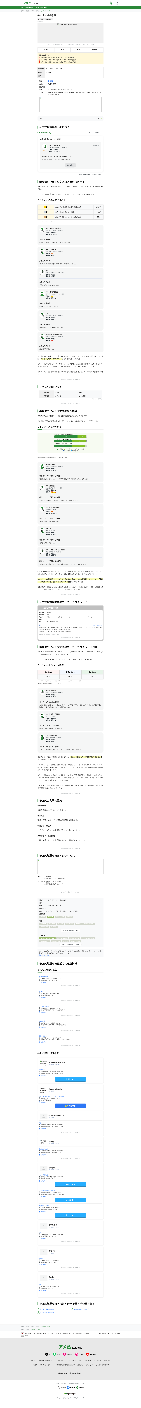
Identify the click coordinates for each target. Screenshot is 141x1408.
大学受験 (69, 1354)
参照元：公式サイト (97, 625)
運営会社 (80, 1365)
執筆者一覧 (88, 1360)
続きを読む (70, 165)
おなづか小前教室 (44, 1006)
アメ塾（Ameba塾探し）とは (46, 1360)
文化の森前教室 (43, 976)
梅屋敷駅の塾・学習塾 (81, 1309)
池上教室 (41, 991)
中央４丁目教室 (43, 1175)
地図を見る (43, 982)
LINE (58, 1354)
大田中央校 (42, 1070)
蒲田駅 (37, 11)
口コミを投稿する (45, 132)
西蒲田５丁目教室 (44, 1206)
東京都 (27, 11)
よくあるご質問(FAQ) (102, 1365)
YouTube (93, 1354)
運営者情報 (107, 1360)
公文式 (50, 81)
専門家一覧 (97, 1360)
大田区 (32, 11)
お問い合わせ (89, 1365)
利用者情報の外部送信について (65, 1365)
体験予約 (70, 1105)
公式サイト (70, 1079)
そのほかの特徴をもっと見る (70, 930)
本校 (40, 1123)
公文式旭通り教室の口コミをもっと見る (90, 174)
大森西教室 (42, 1021)
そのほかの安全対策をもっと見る (70, 945)
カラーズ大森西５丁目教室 (47, 1190)
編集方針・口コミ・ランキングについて (70, 1360)
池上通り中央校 (43, 1149)
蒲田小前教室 (43, 1036)
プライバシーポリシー (46, 1365)
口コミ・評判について (97, 132)
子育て (81, 1354)
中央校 (41, 1258)
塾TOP (22, 11)
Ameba (63, 1387)
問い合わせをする (44, 955)
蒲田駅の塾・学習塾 (47, 1309)
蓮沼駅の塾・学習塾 (47, 1313)
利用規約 (34, 1365)
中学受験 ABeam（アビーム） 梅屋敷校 (52, 1096)
